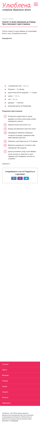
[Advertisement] (20, 62)
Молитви (5, 375)
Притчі (4, 370)
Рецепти (5, 397)
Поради (5, 381)
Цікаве (4, 386)
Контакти (5, 421)
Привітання (6, 403)
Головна (5, 364)
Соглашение (14, 421)
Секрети (5, 392)
